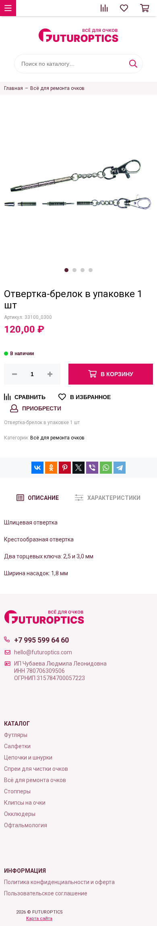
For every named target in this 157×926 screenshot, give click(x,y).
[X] (78, 468)
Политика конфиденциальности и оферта (59, 882)
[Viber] (92, 468)
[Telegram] (120, 468)
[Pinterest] (65, 468)
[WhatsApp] (106, 468)
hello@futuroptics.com (43, 652)
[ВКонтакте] (37, 468)
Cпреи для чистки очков (36, 769)
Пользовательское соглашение (45, 893)
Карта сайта (39, 918)
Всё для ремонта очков (57, 438)
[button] (66, 270)
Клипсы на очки (24, 802)
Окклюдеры (19, 814)
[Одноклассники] (51, 468)
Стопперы (17, 791)
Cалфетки (17, 746)
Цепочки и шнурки (28, 757)
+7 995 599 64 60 (41, 640)
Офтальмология (25, 825)
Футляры (15, 735)
